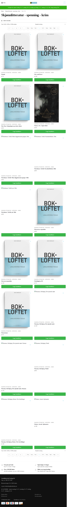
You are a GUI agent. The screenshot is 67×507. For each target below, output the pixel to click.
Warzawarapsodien (6, 281)
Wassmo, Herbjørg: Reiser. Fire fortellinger (13, 442)
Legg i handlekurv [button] (17, 79)
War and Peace (38, 74)
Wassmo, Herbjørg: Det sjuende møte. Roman (13, 388)
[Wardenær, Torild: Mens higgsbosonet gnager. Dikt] (15, 155)
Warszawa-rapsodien (40, 229)
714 (32, 28)
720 (54, 28)
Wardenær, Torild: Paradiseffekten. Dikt (45, 168)
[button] (64, 3)
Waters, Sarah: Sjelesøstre (41, 424)
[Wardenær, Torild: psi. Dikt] (9, 198)
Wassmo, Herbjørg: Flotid (41, 368)
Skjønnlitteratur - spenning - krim (12, 11)
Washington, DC (38, 281)
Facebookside (38, 496)
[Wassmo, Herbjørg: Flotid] (41, 353)
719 (50, 28)
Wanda (3, 74)
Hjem (2, 11)
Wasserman (4, 332)
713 (28, 28)
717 (43, 28)
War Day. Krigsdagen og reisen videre (11, 126)
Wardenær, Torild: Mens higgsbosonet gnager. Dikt (15, 177)
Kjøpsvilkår (4, 494)
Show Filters (7, 20)
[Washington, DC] (50, 258)
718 (47, 28)
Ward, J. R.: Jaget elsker (41, 125)
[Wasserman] (17, 310)
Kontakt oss (38, 494)
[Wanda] (17, 51)
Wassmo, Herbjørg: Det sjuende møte (44, 324)
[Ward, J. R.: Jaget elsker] (46, 103)
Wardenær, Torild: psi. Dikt (8, 212)
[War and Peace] (50, 51)
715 (35, 28)
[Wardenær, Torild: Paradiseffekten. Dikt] (45, 150)
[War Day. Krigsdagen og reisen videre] (17, 103)
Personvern (4, 496)
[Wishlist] (30, 34)
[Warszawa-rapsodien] (50, 206)
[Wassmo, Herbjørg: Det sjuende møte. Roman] (13, 363)
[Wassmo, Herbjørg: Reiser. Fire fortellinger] (13, 418)
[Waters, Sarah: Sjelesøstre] (41, 409)
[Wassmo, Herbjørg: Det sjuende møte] (44, 306)
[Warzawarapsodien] (17, 258)
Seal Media (22, 499)
